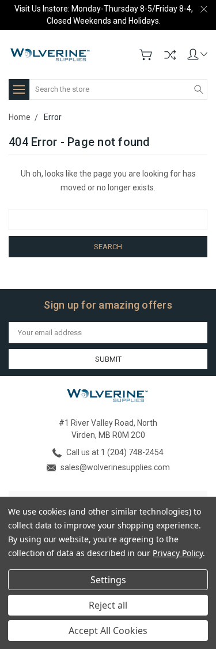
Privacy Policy (178, 552)
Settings (108, 579)
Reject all (108, 605)
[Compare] (170, 54)
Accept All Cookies (108, 630)
